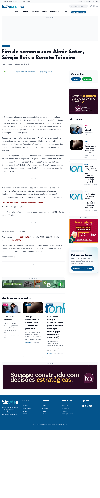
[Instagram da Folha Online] (94, 6)
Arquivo (6, 46)
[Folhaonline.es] (13, 6)
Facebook (76, 79)
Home (16, 12)
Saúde (44, 411)
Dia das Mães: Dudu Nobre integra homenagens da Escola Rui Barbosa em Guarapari (90, 200)
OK (85, 6)
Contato (95, 1)
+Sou (66, 12)
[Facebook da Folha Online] (91, 6)
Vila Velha (25, 414)
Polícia (44, 414)
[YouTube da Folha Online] (97, 6)
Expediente (87, 1)
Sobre (80, 1)
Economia (45, 408)
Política (35, 12)
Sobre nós (65, 405)
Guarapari (25, 405)
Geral (44, 12)
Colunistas (54, 12)
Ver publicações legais (82, 268)
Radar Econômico (78, 12)
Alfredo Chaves (26, 408)
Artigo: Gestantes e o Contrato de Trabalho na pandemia (32, 323)
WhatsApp (87, 79)
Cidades (24, 12)
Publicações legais (67, 414)
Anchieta (24, 411)
